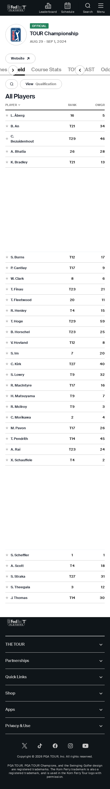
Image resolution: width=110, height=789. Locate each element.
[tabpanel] (55, 339)
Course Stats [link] (46, 70)
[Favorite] (7, 116)
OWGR (100, 104)
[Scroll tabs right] (13, 70)
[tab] (19, 70)
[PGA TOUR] (17, 622)
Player (11, 104)
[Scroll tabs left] (80, 70)
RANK (72, 104)
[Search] (11, 84)
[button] (20, 58)
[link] (17, 8)
